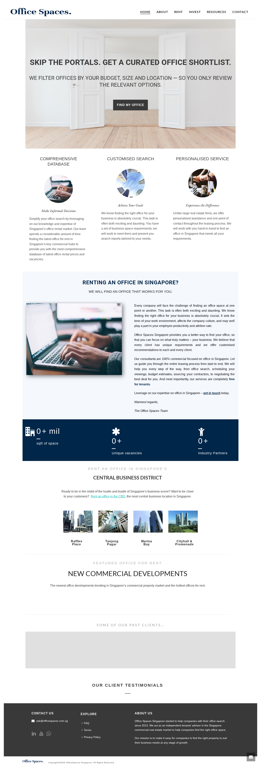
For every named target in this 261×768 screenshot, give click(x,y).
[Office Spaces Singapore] (33, 760)
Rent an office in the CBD (108, 496)
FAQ (86, 723)
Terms (87, 730)
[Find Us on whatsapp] (48, 733)
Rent (178, 12)
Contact (240, 12)
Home (145, 12)
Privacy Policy (92, 737)
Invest (195, 12)
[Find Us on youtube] (41, 733)
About (162, 12)
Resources (216, 12)
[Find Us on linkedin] (34, 733)
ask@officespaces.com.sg (52, 720)
